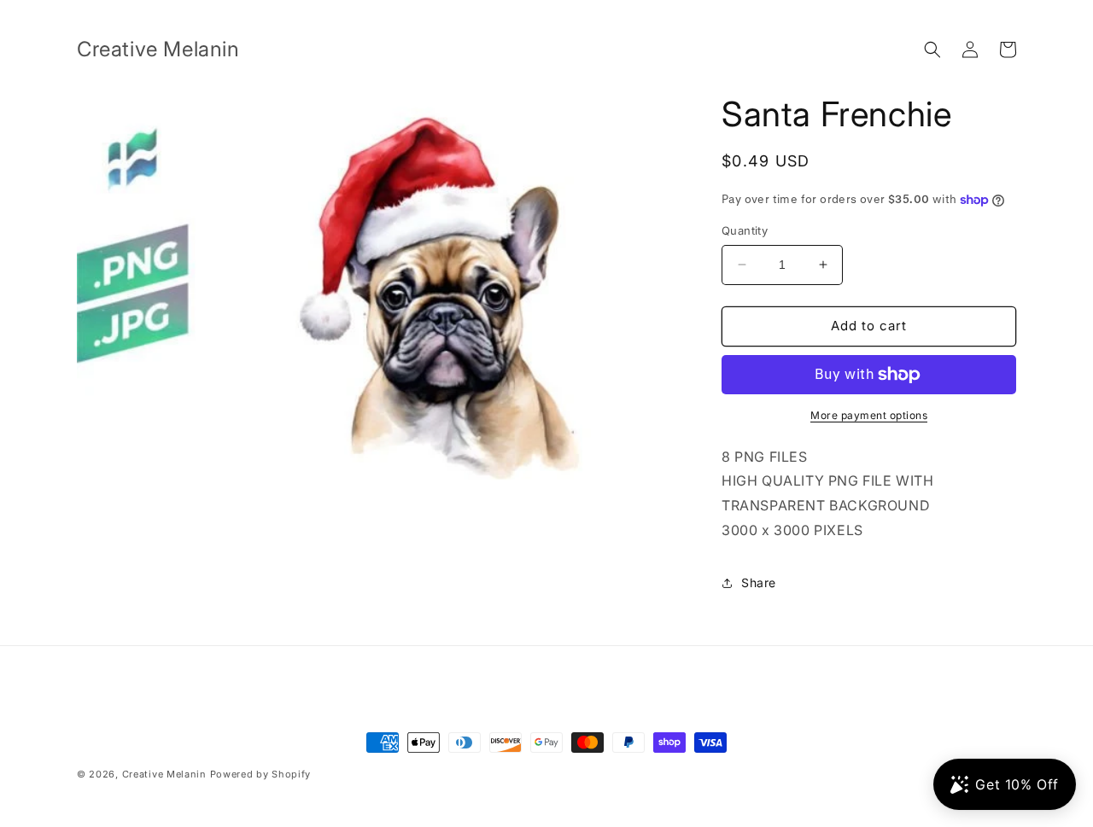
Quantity (745, 230)
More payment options (868, 415)
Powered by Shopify (261, 774)
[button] (932, 49)
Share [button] (758, 582)
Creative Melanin (164, 774)
